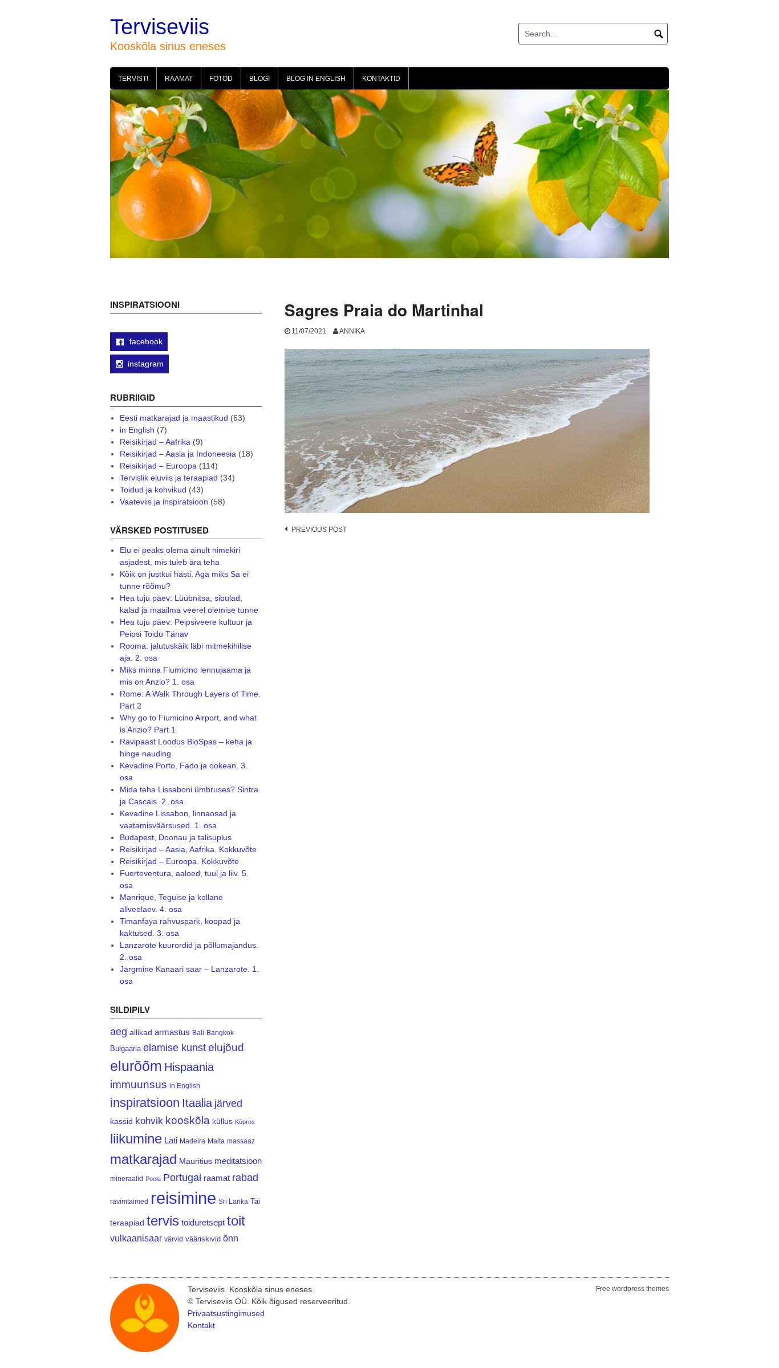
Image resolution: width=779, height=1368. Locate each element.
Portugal (182, 1177)
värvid (173, 1239)
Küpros (245, 1121)
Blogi (259, 79)
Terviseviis (159, 27)
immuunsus (138, 1084)
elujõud (226, 1047)
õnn (230, 1238)
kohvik (149, 1120)
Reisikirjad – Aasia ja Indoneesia (178, 453)
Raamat (179, 79)
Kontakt (201, 1325)
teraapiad (127, 1222)
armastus (172, 1032)
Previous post (319, 530)
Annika (352, 331)
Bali (198, 1032)
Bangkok (220, 1032)
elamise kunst (174, 1047)
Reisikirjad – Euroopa (158, 465)
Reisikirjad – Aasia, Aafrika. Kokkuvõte (188, 849)
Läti (170, 1140)
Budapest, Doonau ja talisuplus (176, 837)
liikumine (136, 1138)
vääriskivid (203, 1239)
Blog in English (316, 79)
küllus (222, 1121)
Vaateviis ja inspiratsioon (164, 501)
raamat (217, 1178)
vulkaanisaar (136, 1238)
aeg (118, 1031)
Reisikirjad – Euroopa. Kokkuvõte (179, 861)
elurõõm (136, 1066)
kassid (121, 1121)
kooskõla (187, 1120)
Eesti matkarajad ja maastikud (174, 417)
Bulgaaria (125, 1048)
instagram (146, 363)
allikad (140, 1032)
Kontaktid (381, 79)
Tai (255, 1201)
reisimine (183, 1197)
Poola (153, 1178)
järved (228, 1103)
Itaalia (197, 1103)
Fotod (221, 79)
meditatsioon (238, 1161)
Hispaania (189, 1067)
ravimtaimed (129, 1202)
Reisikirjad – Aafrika (155, 441)
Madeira (192, 1141)
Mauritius (195, 1161)
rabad (245, 1177)
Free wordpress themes (632, 1289)
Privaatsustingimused (226, 1313)
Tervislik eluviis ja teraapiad (169, 477)
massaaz (241, 1141)
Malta (216, 1141)
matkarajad (143, 1159)
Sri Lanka (233, 1202)
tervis (163, 1220)
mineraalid (126, 1179)
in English (137, 429)
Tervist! (133, 79)
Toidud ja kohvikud (153, 489)
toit (236, 1221)
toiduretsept (203, 1222)
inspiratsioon (145, 1103)
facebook (145, 341)
